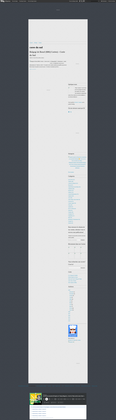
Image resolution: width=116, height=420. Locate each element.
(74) (70, 192)
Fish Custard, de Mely (72, 282)
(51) (71, 201)
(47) (70, 206)
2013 (69, 320)
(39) (70, 212)
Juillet (70, 299)
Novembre (71, 293)
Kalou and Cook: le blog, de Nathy (75, 278)
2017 (69, 313)
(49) (70, 204)
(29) (70, 223)
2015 (69, 317)
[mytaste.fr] (70, 342)
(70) (73, 194)
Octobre (71, 295)
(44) (72, 208)
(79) (70, 190)
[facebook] (80, 1)
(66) (71, 195)
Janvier (70, 309)
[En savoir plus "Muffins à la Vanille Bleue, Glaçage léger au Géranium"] (71, 250)
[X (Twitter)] (82, 1)
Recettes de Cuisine (72, 340)
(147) (71, 179)
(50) (72, 203)
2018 (69, 311)
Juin (70, 300)
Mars (70, 306)
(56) (70, 197)
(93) (74, 186)
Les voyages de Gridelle (73, 275)
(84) (71, 188)
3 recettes (78, 340)
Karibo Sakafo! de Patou (73, 277)
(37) (71, 214)
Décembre (71, 291)
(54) (74, 199)
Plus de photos (71, 172)
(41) (70, 210)
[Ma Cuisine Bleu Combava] (71, 90)
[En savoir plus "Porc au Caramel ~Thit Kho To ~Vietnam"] (77, 256)
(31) (70, 221)
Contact (40, 42)
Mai (70, 302)
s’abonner (47, 402)
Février (70, 308)
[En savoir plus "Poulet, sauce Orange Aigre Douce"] (83, 250)
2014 (69, 319)
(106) (70, 181)
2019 (69, 290)
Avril (70, 304)
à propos (61, 402)
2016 (69, 315)
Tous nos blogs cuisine (73, 1)
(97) (70, 185)
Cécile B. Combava (78, 102)
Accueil (31, 42)
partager (54, 402)
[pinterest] (84, 1)
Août (70, 297)
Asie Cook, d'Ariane (72, 280)
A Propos (35, 42)
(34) (70, 217)
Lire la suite (33, 69)
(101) (73, 183)
